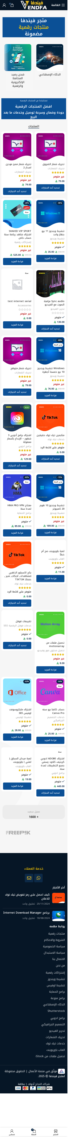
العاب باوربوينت (56, 559)
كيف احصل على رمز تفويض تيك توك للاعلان (27, 896)
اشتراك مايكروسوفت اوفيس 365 (20, 711)
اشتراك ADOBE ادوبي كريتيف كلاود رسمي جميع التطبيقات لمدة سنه (52, 763)
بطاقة (21, 1084)
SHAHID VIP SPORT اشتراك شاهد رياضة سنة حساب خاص (17, 234)
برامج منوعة (58, 998)
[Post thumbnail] (58, 899)
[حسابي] (4, 5)
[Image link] (34, 861)
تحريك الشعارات (56, 168)
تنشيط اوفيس (23, 717)
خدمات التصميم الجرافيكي (55, 719)
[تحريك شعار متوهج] (17, 351)
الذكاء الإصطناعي (54, 1005)
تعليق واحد (28, 904)
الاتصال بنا (58, 959)
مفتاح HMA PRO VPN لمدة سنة (19, 507)
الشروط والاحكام (54, 940)
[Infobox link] (34, 812)
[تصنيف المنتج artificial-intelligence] (49, 61)
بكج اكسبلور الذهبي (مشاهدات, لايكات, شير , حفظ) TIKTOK (17, 576)
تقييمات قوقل (23, 621)
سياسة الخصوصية (54, 946)
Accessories (24, 305)
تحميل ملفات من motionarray (55, 645)
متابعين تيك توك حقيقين (50, 435)
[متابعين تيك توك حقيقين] (50, 418)
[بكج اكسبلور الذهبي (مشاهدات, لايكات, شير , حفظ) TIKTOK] (17, 556)
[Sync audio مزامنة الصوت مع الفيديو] (50, 284)
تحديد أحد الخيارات (50, 329)
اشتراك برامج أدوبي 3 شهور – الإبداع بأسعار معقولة (19, 438)
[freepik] (18, 832)
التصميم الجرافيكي (53, 1025)
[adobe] (49, 832)
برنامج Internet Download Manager (26, 912)
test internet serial (19, 301)
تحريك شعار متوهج (21, 368)
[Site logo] (34, 4)
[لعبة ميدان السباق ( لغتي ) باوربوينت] (17, 752)
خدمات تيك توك (56, 439)
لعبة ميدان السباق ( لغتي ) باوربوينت (20, 760)
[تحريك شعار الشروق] (50, 147)
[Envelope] (29, 878)
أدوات (31, 1084)
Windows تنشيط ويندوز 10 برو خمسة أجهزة (50, 370)
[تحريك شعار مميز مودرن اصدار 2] (17, 147)
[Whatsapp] (38, 878)
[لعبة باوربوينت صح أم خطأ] (50, 545)
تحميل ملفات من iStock (50, 1056)
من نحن (60, 965)
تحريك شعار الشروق (53, 164)
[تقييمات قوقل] (17, 615)
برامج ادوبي (25, 446)
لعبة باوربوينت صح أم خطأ (52, 553)
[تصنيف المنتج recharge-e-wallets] (17, 67)
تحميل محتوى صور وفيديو (50, 650)
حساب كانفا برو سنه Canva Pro (53, 711)
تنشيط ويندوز (57, 238)
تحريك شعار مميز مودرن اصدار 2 (18, 166)
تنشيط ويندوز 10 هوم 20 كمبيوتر (52, 507)
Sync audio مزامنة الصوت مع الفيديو (54, 303)
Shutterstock (56, 1011)
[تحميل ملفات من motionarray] (50, 626)
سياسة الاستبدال (54, 953)
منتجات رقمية (34, 27)
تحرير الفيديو (57, 309)
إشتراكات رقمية (22, 242)
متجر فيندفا (34, 20)
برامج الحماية (24, 513)
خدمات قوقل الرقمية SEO (17, 625)
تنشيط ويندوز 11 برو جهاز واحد (53, 233)
